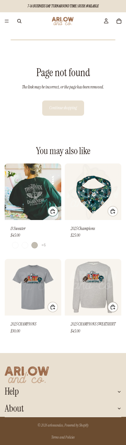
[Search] (19, 21)
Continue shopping (63, 107)
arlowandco (55, 425)
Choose (57, 211)
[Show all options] (43, 245)
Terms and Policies (63, 437)
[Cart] (119, 21)
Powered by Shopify (76, 425)
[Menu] (6, 21)
